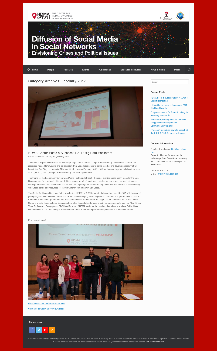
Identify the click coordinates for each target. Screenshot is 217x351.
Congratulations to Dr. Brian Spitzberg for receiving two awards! (169, 114)
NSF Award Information (155, 341)
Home (35, 69)
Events (85, 69)
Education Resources (130, 69)
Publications (104, 69)
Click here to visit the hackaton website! (46, 303)
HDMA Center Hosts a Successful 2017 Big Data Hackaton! (70, 152)
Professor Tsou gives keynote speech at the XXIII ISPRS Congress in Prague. (169, 131)
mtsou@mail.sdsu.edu (168, 173)
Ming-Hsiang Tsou (61, 156)
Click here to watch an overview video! (46, 308)
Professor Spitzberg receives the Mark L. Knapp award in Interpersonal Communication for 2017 (169, 122)
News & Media (158, 69)
